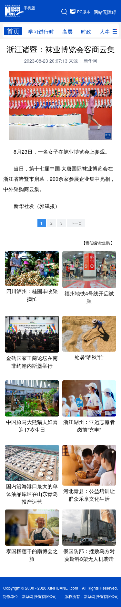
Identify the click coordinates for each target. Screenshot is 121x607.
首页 (13, 31)
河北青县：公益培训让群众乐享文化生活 (89, 494)
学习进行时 (41, 31)
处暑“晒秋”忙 (89, 357)
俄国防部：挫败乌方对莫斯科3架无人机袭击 (89, 554)
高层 (67, 31)
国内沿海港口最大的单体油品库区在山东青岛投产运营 (32, 493)
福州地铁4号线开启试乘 (89, 297)
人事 (105, 31)
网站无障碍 (105, 12)
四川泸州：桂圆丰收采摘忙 (32, 295)
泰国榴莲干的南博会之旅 (32, 554)
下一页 (76, 223)
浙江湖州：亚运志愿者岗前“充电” (89, 425)
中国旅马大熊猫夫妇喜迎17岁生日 (32, 425)
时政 (86, 31)
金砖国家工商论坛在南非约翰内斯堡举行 (32, 361)
